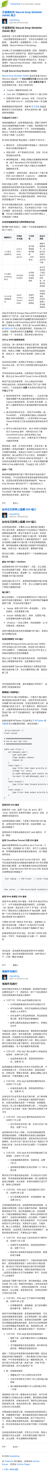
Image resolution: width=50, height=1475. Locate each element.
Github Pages (23, 1464)
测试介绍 (9, 328)
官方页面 (35, 106)
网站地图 (14, 1469)
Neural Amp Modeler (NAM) (15, 75)
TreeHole (9, 1461)
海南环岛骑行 (9, 971)
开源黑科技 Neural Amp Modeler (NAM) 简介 (22, 13)
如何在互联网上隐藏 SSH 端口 (19, 509)
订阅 (6, 1469)
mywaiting (15, 3)
